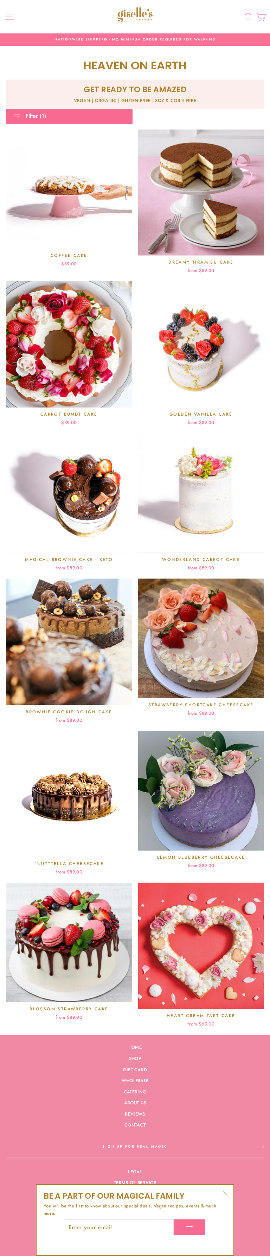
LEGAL (135, 1171)
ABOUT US (135, 1102)
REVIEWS (135, 1114)
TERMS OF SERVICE (135, 1182)
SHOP (135, 1058)
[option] (135, 39)
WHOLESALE (135, 1080)
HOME (135, 1047)
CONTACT (135, 1125)
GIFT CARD (135, 1069)
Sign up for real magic (135, 1146)
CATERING (135, 1091)
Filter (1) (35, 116)
